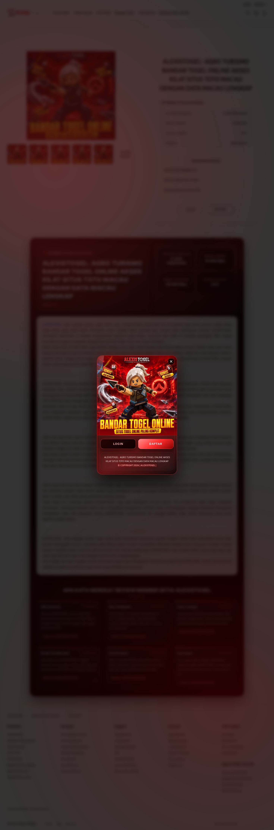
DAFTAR (155, 443)
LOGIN (118, 443)
